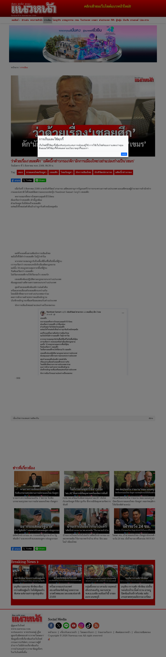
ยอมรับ (124, 154)
